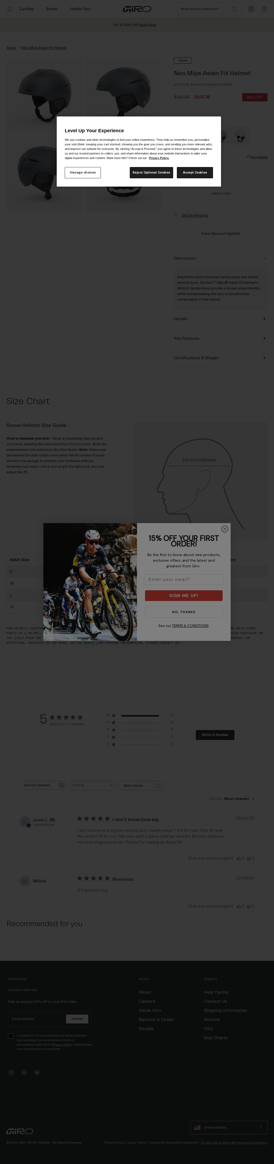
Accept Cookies (195, 172)
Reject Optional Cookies (151, 172)
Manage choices (83, 172)
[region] (139, 151)
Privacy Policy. (159, 158)
